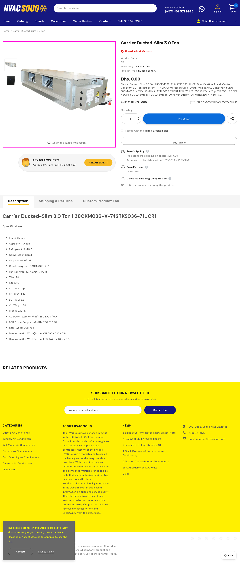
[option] (67, 89)
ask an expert (98, 162)
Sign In (218, 11)
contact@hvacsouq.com (210, 439)
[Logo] (25, 8)
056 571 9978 (197, 433)
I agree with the (134, 130)
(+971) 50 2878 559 (64, 164)
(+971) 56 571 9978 (179, 11)
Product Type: (129, 70)
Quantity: (127, 110)
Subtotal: (127, 102)
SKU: (123, 62)
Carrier (135, 58)
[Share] (232, 118)
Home (6, 30)
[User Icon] (217, 6)
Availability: (127, 66)
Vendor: (125, 58)
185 (129, 185)
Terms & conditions (156, 130)
